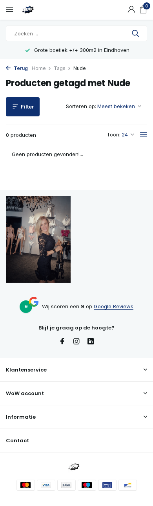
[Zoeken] (136, 33)
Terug (20, 68)
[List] (143, 134)
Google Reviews (113, 306)
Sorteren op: (81, 106)
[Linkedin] (90, 341)
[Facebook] (62, 341)
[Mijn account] (131, 10)
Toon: (113, 134)
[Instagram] (76, 341)
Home (39, 68)
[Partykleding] (41, 10)
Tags (60, 68)
